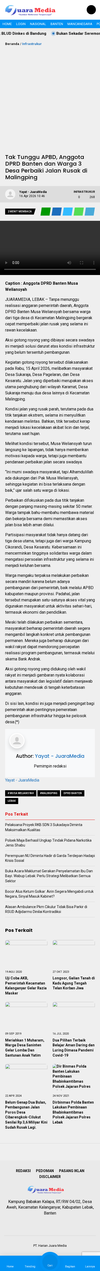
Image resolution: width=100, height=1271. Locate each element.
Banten (57, 24)
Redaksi (23, 1171)
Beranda (12, 44)
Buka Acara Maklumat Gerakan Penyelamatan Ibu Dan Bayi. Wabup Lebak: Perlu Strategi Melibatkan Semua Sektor (49, 876)
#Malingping (48, 793)
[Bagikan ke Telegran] (90, 212)
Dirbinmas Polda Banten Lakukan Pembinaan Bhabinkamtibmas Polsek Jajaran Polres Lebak (73, 1112)
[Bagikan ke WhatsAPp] (79, 212)
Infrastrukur (32, 44)
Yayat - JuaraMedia (59, 756)
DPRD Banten (73, 793)
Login (21, 24)
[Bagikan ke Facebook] (57, 212)
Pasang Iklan (71, 1171)
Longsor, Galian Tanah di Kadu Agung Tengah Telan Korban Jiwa (74, 983)
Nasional (38, 24)
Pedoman (45, 1171)
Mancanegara (79, 24)
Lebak (12, 800)
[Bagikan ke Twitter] (68, 212)
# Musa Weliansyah (21, 793)
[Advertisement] (50, 99)
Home (7, 24)
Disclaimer (50, 1177)
